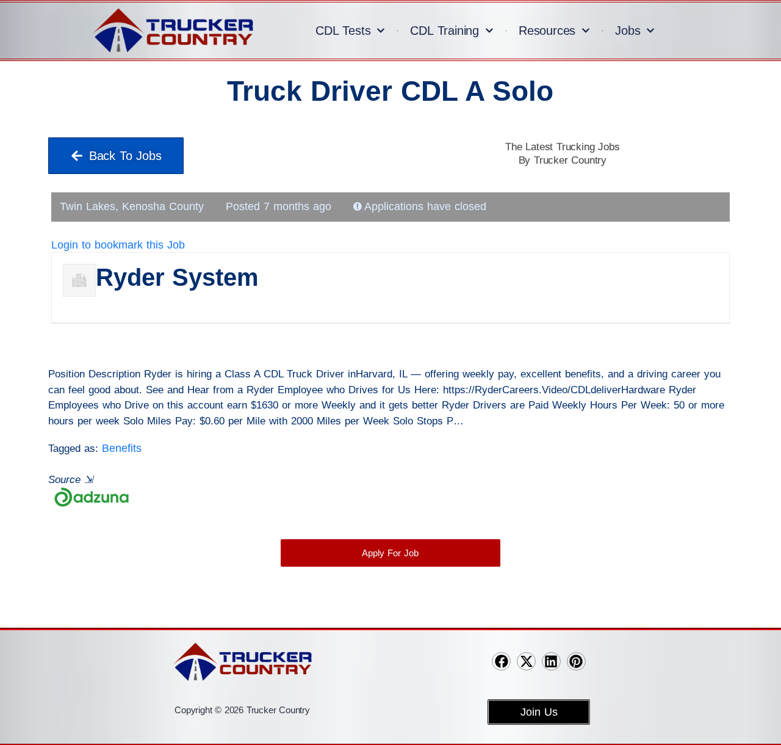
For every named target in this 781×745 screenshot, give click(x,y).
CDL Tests (342, 30)
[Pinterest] (576, 661)
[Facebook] (501, 661)
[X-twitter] (526, 661)
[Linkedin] (551, 661)
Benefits (122, 448)
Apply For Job (390, 553)
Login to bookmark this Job (118, 245)
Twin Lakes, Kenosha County (132, 206)
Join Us (539, 712)
